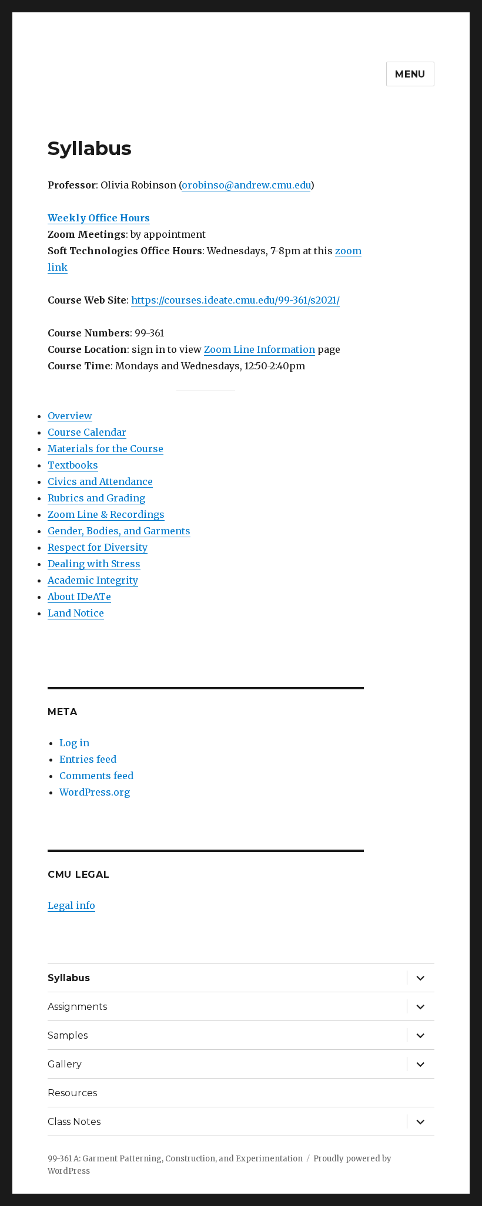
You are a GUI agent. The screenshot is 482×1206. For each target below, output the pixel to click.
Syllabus (69, 977)
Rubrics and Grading (96, 498)
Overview (70, 416)
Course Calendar (87, 432)
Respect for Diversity (98, 547)
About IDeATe (79, 596)
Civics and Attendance (100, 481)
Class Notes (74, 1121)
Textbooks (73, 465)
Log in (74, 743)
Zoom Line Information (259, 349)
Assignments (77, 1006)
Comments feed (96, 775)
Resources (72, 1093)
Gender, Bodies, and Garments (119, 531)
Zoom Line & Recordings (106, 514)
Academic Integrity (93, 580)
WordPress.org (94, 792)
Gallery (65, 1064)
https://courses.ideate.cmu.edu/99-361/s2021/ (235, 300)
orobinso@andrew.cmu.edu (246, 185)
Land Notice (76, 613)
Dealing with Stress (94, 564)
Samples (68, 1035)
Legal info (71, 905)
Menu (410, 74)
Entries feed (87, 759)
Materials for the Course (105, 448)
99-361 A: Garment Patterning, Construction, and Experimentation (175, 1159)
